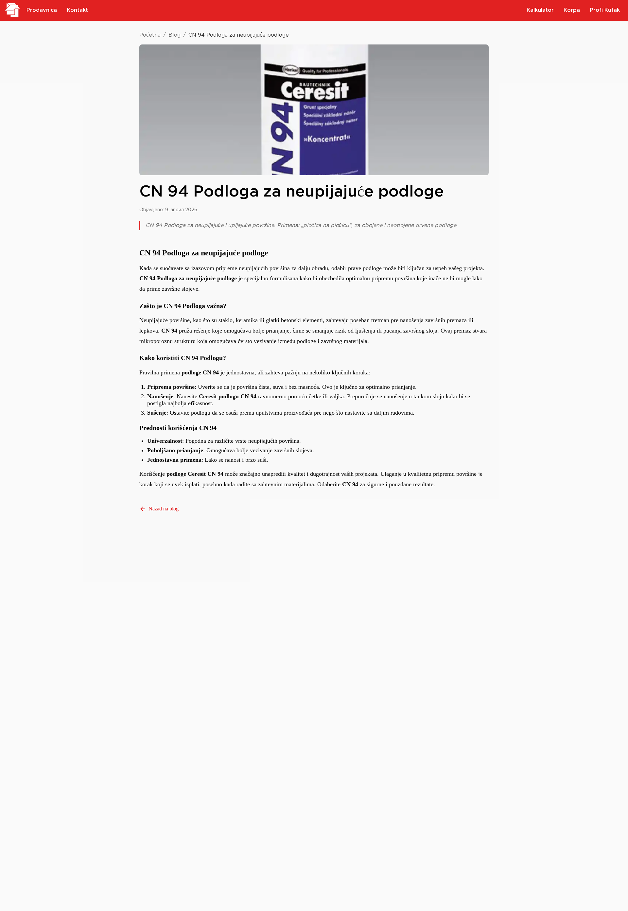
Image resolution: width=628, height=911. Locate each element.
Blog (174, 35)
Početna (150, 35)
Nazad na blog (163, 508)
